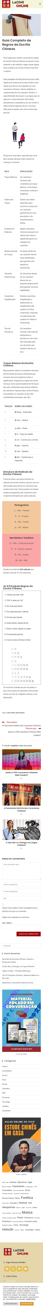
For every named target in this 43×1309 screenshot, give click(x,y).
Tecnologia (6, 1102)
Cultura (4, 1066)
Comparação (29, 1186)
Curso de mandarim (18, 1190)
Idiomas (18, 1207)
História (23, 1202)
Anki (7, 1182)
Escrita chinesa (8, 1198)
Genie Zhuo (5, 1203)
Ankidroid (12, 1182)
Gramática (6, 1088)
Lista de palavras (7, 1213)
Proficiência (28, 1218)
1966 (3, 1182)
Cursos (4, 1075)
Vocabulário (6, 1111)
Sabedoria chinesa (7, 1225)
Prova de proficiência (18, 1221)
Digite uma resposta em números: (15, 917)
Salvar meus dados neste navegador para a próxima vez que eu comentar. (20, 909)
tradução (7, 1229)
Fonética (27, 1197)
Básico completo (6, 1186)
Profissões (37, 1218)
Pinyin (20, 1217)
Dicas (4, 1080)
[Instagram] (13, 1269)
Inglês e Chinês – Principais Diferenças (16, 971)
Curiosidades (7, 1071)
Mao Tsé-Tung (17, 1213)
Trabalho (5, 1106)
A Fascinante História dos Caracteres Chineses (21, 809)
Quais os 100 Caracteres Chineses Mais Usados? (21, 773)
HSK (3, 1093)
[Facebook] (7, 1269)
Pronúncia (6, 1097)
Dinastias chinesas (7, 1193)
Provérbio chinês (31, 1221)
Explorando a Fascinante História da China (17, 983)
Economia (16, 1193)
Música (27, 1212)
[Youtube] (25, 1269)
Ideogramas (20, 713)
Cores (35, 1186)
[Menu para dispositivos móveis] (40, 4)
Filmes (17, 1198)
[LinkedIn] (19, 1269)
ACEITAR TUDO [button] (26, 1304)
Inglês (23, 1207)
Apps (30, 1182)
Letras (34, 1207)
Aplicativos (22, 1182)
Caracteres (10, 713)
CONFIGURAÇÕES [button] (10, 1304)
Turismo (16, 1230)
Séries (16, 1225)
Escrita (4, 1084)
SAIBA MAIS (31, 1299)
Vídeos (37, 1230)
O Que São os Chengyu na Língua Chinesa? (21, 843)
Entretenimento (24, 1193)
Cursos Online (11, 1281)
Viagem (22, 1230)
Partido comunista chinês (9, 1218)
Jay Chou (28, 1207)
